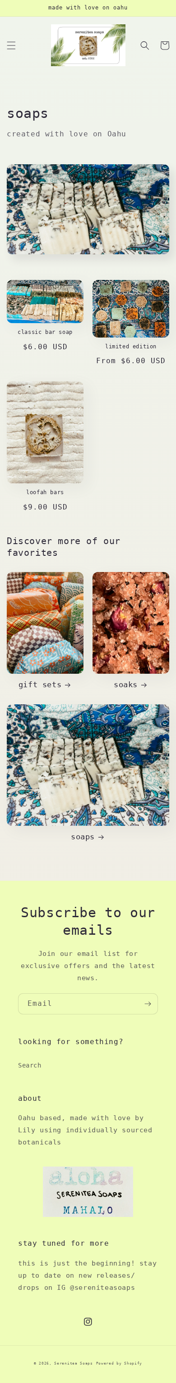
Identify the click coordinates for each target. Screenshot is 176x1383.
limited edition (131, 346)
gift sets (40, 684)
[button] (11, 45)
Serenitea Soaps (73, 1363)
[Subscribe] (147, 1003)
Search (30, 1065)
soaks (126, 684)
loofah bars (45, 492)
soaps (83, 836)
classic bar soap (45, 332)
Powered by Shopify (119, 1363)
